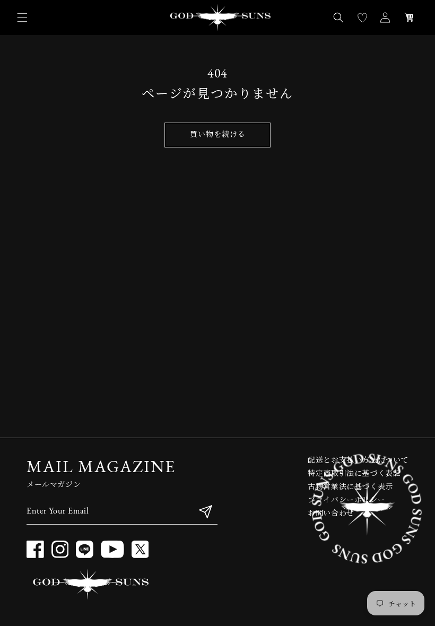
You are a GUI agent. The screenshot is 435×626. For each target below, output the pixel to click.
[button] (22, 17)
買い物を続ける (218, 135)
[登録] (205, 511)
